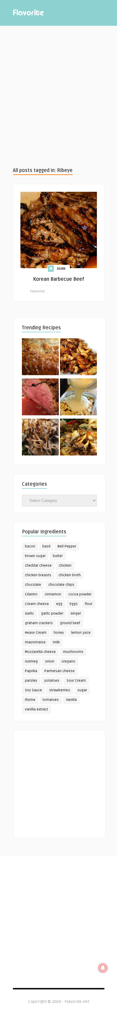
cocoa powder (80, 594)
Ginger (75, 613)
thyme (30, 700)
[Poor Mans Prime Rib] (40, 397)
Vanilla (71, 700)
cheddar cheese (38, 565)
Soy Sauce (33, 690)
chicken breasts (38, 575)
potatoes (51, 680)
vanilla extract (36, 709)
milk (56, 642)
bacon (30, 546)
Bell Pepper (67, 546)
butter (58, 556)
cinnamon (53, 594)
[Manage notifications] (103, 968)
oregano (68, 661)
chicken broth (69, 575)
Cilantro (31, 594)
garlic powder (52, 613)
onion (49, 661)
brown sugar (35, 556)
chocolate (33, 585)
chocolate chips (61, 585)
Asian (61, 269)
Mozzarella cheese (40, 652)
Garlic (29, 613)
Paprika (31, 671)
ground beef (70, 623)
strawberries (59, 690)
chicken (65, 565)
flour (88, 604)
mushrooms (73, 652)
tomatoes (51, 700)
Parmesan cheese (59, 671)
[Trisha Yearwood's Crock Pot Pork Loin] (40, 438)
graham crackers (39, 623)
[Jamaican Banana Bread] (40, 357)
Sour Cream (76, 680)
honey (59, 632)
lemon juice (81, 632)
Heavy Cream (35, 632)
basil (46, 546)
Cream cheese (37, 604)
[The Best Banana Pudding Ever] (78, 397)
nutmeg (31, 661)
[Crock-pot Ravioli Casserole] (78, 438)
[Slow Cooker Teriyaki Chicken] (78, 357)
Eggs (74, 604)
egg (59, 604)
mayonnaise (35, 642)
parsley (31, 680)
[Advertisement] (58, 96)
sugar (82, 690)
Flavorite (37, 291)
